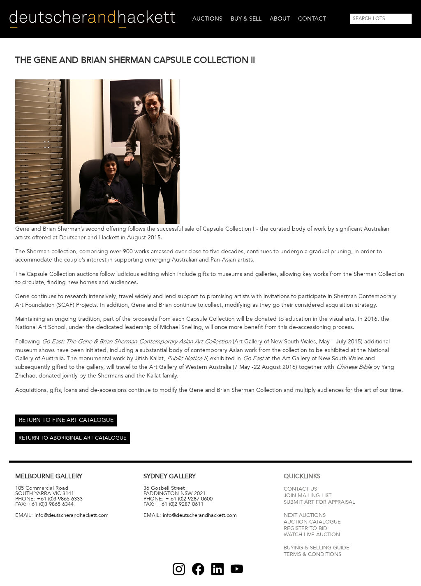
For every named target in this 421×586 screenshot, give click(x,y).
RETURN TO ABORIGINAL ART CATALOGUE (73, 438)
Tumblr (217, 569)
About (280, 18)
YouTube (237, 569)
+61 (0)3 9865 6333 (60, 499)
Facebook (198, 569)
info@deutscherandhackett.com (72, 515)
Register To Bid (305, 528)
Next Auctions (305, 515)
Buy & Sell (246, 18)
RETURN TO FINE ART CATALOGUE (66, 420)
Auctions (207, 18)
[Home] (92, 19)
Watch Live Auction (312, 534)
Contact (312, 18)
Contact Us (300, 489)
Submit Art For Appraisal (319, 502)
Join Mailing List (307, 495)
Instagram (179, 569)
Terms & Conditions (312, 554)
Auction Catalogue (312, 522)
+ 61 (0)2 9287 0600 (189, 499)
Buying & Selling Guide (316, 547)
